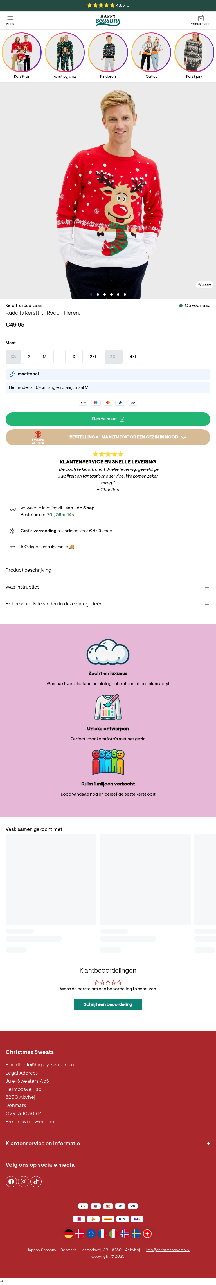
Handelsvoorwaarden (30, 1122)
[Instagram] (11, 1181)
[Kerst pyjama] (65, 52)
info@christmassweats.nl (168, 1250)
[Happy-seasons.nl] (108, 20)
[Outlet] (151, 52)
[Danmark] (79, 1233)
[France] (102, 1233)
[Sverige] (136, 1233)
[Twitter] (36, 1181)
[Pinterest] (23, 1181)
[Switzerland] (147, 1233)
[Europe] (91, 1233)
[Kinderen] (108, 52)
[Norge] (124, 1233)
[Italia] (113, 1233)
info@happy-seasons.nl (48, 1065)
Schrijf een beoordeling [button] (108, 1004)
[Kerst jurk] (194, 52)
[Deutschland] (68, 1233)
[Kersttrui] (21, 52)
